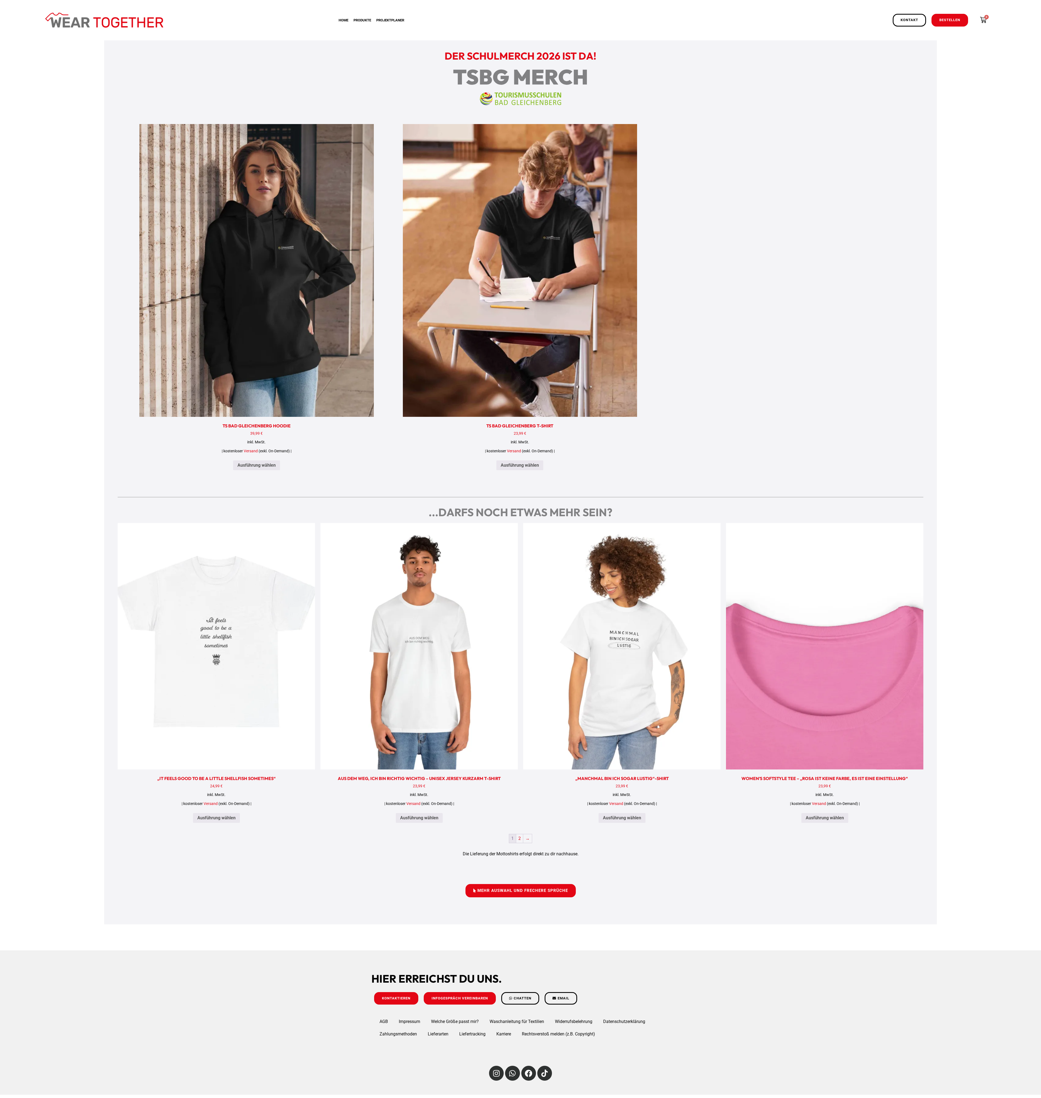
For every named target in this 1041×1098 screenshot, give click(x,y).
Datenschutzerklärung (624, 1021)
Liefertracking (472, 1034)
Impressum (409, 1021)
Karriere (503, 1034)
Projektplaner (390, 20)
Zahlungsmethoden (398, 1034)
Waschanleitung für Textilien (517, 1021)
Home (343, 20)
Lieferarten (438, 1034)
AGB (384, 1021)
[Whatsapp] (512, 1073)
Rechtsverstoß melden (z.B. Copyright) (558, 1034)
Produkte (362, 20)
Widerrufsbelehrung (573, 1021)
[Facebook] (528, 1073)
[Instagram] (496, 1073)
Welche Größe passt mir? (455, 1021)
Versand (251, 451)
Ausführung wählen (256, 465)
